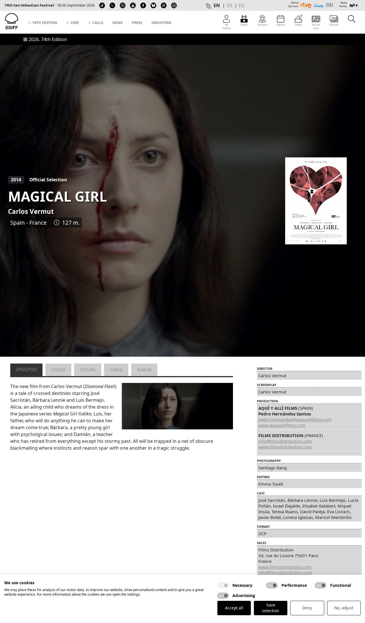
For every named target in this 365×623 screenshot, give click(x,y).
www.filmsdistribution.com (285, 447)
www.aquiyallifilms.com (281, 425)
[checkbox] (223, 585)
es (229, 5)
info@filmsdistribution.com (285, 441)
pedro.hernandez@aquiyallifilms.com (295, 419)
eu (242, 5)
